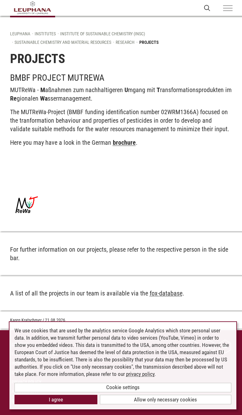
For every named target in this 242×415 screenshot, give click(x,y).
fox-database (166, 293)
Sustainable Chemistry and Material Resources (62, 42)
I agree (56, 399)
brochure (124, 142)
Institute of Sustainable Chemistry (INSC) (102, 33)
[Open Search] (207, 7)
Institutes (45, 33)
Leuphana (20, 33)
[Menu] (228, 8)
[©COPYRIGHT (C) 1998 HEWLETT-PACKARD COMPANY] (26, 204)
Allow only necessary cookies (165, 399)
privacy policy (140, 374)
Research (125, 42)
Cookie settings (123, 387)
